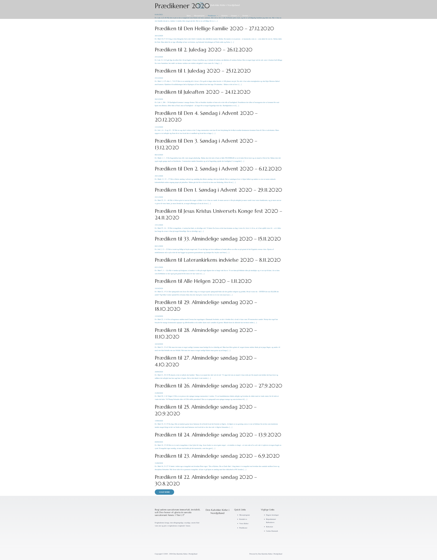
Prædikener (212, 15)
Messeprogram (199, 15)
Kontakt (245, 15)
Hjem (189, 15)
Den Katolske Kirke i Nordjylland (223, 5)
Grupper (234, 15)
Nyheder (224, 15)
